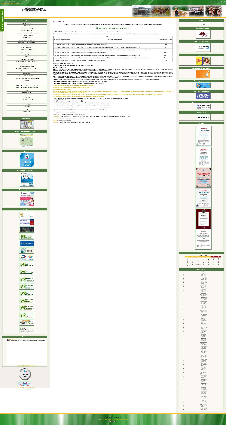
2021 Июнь (203, 369)
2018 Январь (203, 315)
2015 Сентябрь (203, 278)
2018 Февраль (203, 316)
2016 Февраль (203, 285)
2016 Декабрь (204, 298)
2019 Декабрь (204, 345)
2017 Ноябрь (203, 312)
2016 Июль (203, 291)
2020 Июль (203, 355)
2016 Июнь (203, 290)
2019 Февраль (203, 332)
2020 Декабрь (204, 361)
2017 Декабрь (204, 314)
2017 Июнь (203, 306)
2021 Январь (203, 363)
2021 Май (204, 368)
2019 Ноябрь (203, 344)
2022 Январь (203, 379)
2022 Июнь (203, 385)
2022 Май (204, 384)
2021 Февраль (203, 364)
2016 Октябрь (204, 295)
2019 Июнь (203, 338)
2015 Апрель (203, 271)
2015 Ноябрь (203, 281)
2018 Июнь (203, 322)
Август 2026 (203, 255)
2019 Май (204, 336)
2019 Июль (203, 339)
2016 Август (203, 293)
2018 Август (203, 324)
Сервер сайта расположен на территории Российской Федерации (113, 419)
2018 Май (204, 320)
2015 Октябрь (204, 279)
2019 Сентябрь (203, 342)
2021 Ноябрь (203, 376)
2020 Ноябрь (203, 360)
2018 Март (203, 318)
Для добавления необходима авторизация (26, 365)
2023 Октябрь (204, 405)
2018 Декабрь (204, 330)
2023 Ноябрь (203, 406)
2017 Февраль (203, 301)
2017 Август (203, 308)
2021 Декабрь (204, 377)
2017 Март (203, 302)
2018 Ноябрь (203, 328)
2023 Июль (203, 401)
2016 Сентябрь (203, 294)
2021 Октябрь (204, 375)
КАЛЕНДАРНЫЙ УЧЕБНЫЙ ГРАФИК (61, 89)
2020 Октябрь (204, 359)
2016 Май (204, 289)
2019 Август (203, 340)
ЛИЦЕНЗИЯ (56, 116)
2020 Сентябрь (203, 357)
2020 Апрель (203, 351)
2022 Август (203, 388)
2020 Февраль (203, 348)
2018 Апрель (203, 319)
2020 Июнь (203, 353)
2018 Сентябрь (203, 326)
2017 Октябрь (204, 311)
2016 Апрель (203, 287)
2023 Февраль (203, 396)
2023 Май (204, 400)
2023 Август (203, 402)
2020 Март (203, 349)
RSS (19, 3)
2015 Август (203, 277)
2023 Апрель (203, 398)
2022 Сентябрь (203, 389)
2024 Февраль (203, 408)
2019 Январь (203, 331)
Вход (15, 3)
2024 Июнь (203, 409)
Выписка (55, 120)
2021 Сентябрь (203, 373)
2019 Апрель (203, 335)
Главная (3, 3)
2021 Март (203, 365)
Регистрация (10, 3)
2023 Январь (203, 394)
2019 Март (203, 334)
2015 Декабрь (204, 282)
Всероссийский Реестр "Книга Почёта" (25, 387)
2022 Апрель (203, 383)
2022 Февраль (203, 380)
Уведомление (56, 122)
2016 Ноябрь (203, 297)
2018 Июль (203, 323)
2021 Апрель (203, 367)
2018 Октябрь (204, 327)
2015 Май (204, 273)
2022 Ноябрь (203, 392)
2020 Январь (203, 347)
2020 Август (203, 356)
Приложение (56, 118)
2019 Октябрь (204, 343)
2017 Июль (203, 307)
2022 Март (203, 381)
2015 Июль (203, 275)
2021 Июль (203, 371)
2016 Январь (203, 283)
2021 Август (203, 372)
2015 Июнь (203, 274)
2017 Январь (203, 299)
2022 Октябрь (204, 390)
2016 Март (203, 286)
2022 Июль (203, 387)
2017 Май (204, 304)
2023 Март (203, 397)
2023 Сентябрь (203, 404)
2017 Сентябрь (203, 310)
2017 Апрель (203, 303)
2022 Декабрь (204, 393)
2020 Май (204, 352)
